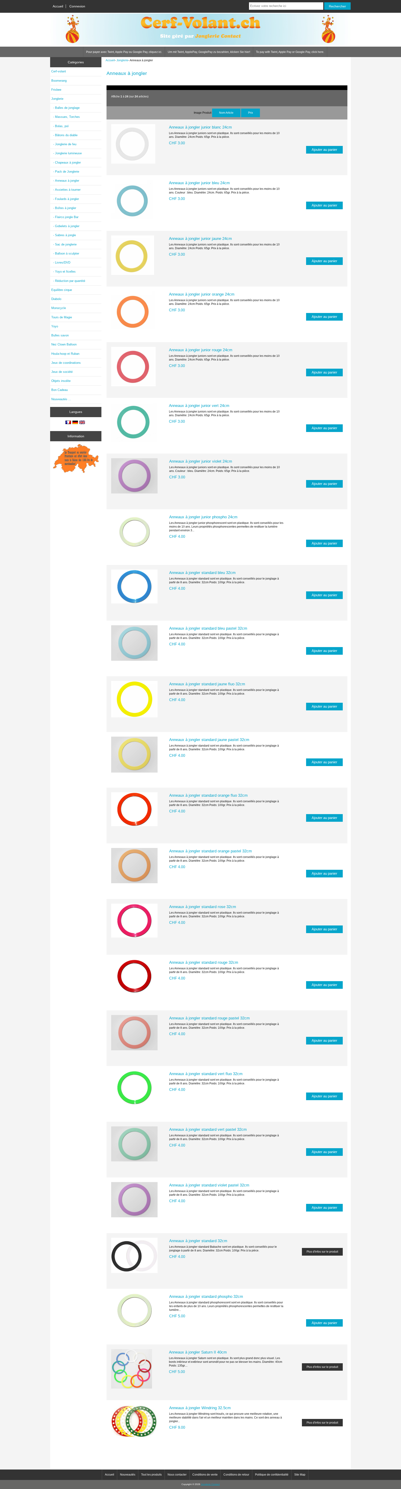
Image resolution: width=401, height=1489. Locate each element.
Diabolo (56, 299)
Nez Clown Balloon (64, 344)
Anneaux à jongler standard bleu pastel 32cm (208, 628)
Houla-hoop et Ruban (65, 353)
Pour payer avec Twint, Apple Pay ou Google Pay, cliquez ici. (124, 52)
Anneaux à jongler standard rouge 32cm (203, 962)
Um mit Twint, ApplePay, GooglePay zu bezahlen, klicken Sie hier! (209, 52)
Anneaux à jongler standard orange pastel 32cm (210, 851)
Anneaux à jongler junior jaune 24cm (200, 238)
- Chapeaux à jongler (66, 162)
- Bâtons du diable (64, 135)
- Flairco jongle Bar (64, 217)
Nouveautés (127, 1474)
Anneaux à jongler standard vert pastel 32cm (208, 1129)
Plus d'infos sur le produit (322, 1251)
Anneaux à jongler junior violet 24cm (200, 461)
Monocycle (58, 308)
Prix (250, 112)
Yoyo (54, 326)
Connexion (77, 6)
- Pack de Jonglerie (65, 171)
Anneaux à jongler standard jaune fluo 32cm (207, 684)
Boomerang (59, 80)
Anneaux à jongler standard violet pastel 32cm (209, 1185)
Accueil (58, 6)
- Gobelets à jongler (65, 226)
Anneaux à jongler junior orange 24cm (201, 294)
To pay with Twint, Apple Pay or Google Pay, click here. (290, 52)
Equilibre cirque (61, 290)
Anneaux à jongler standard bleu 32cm (202, 572)
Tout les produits (151, 1474)
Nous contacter (177, 1474)
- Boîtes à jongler (63, 208)
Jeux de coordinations (66, 362)
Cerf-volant (58, 71)
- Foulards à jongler (65, 199)
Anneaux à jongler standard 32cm (198, 1240)
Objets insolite (61, 381)
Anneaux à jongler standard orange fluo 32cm (208, 795)
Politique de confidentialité (271, 1474)
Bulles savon (60, 335)
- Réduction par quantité (68, 281)
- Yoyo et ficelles (63, 271)
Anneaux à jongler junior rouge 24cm (200, 350)
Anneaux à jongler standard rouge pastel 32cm (209, 1018)
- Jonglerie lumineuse (66, 153)
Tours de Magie (61, 317)
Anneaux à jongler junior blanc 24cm (200, 127)
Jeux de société (62, 372)
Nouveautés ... (61, 399)
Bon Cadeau (59, 390)
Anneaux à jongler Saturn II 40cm (198, 1352)
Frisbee (56, 89)
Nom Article (226, 112)
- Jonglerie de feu (63, 144)
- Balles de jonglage (65, 108)
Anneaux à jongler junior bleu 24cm (199, 182)
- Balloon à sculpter (65, 253)
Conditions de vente (205, 1474)
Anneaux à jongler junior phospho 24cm (203, 517)
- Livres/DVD (60, 262)
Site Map (299, 1474)
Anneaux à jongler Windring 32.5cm (200, 1407)
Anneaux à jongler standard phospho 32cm (206, 1296)
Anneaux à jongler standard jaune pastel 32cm (209, 739)
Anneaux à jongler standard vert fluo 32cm (206, 1073)
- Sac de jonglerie (64, 244)
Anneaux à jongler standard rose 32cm (202, 906)
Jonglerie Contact (210, 1484)
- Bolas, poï (60, 126)
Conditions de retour (236, 1474)
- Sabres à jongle (63, 235)
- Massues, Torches (65, 117)
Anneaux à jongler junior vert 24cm (199, 405)
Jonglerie (122, 60)
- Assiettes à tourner (66, 189)
